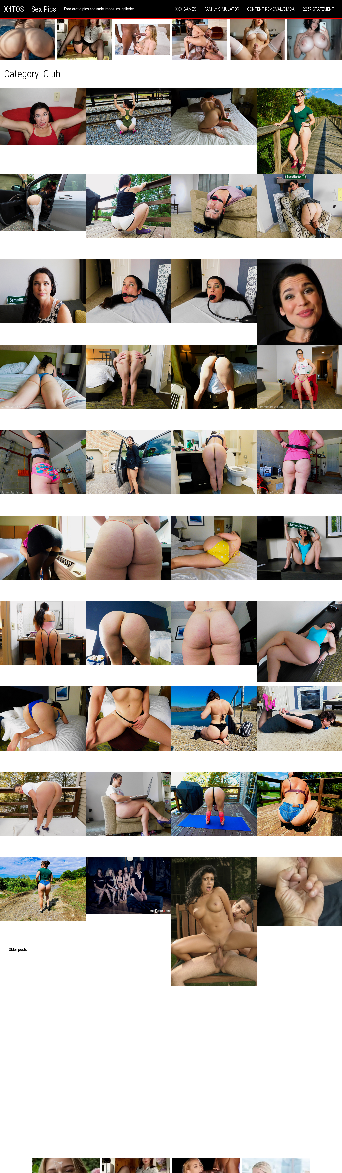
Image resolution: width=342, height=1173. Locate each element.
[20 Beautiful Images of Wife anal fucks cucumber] (214, 116)
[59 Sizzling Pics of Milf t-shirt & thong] (128, 804)
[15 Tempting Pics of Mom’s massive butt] (214, 462)
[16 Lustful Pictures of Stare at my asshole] (128, 377)
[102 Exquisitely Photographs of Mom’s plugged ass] (43, 548)
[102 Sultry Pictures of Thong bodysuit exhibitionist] (43, 889)
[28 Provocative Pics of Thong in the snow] (43, 804)
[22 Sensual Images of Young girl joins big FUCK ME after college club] (128, 885)
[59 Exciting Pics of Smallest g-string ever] (214, 377)
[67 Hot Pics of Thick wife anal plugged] (43, 718)
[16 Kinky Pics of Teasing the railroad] (128, 116)
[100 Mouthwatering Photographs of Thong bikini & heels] (128, 718)
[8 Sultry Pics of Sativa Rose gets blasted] (214, 921)
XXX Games (185, 9)
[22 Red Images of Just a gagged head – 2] (214, 291)
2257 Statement (318, 9)
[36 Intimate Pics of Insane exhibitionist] (128, 462)
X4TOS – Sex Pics (30, 9)
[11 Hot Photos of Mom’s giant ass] (128, 548)
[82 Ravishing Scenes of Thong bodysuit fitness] (214, 804)
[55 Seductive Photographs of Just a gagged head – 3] (128, 291)
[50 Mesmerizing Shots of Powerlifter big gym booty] (43, 462)
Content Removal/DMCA (271, 9)
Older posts (15, 949)
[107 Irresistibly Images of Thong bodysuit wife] (214, 633)
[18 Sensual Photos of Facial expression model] (43, 291)
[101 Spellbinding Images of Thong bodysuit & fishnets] (43, 633)
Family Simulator (221, 9)
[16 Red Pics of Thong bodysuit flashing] (43, 202)
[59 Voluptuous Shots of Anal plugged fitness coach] (128, 206)
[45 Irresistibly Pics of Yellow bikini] (214, 548)
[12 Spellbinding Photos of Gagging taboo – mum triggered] (214, 206)
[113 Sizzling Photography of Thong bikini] (214, 718)
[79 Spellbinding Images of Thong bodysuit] (43, 377)
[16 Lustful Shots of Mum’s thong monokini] (43, 116)
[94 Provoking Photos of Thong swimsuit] (128, 633)
